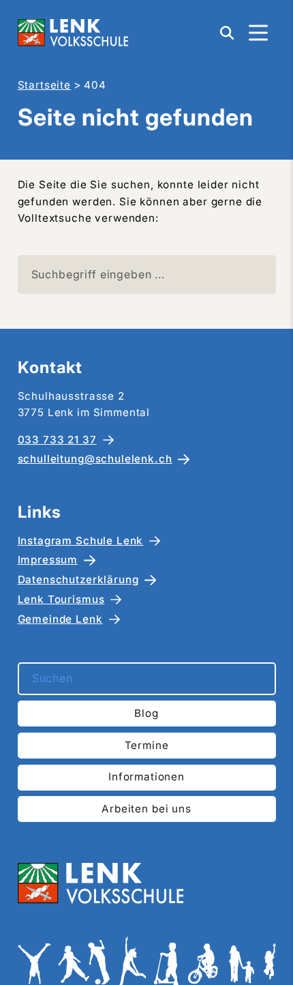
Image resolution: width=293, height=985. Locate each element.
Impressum (48, 559)
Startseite (45, 84)
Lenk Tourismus (61, 599)
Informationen (146, 776)
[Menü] (258, 32)
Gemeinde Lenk (60, 619)
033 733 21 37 (57, 439)
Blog (146, 713)
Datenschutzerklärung (78, 579)
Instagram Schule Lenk (81, 540)
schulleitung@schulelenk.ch (95, 458)
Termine (147, 745)
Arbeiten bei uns (146, 808)
